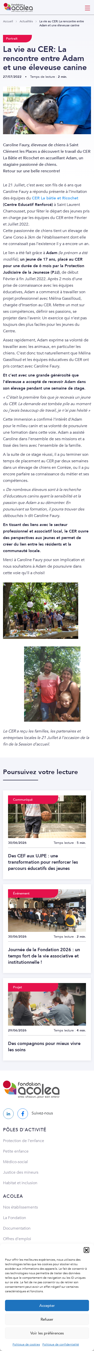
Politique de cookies (26, 1344)
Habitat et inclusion (20, 1183)
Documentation (17, 1228)
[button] (86, 1249)
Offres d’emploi (17, 1239)
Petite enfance (16, 1151)
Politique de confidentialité (60, 1344)
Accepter (47, 1305)
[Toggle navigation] (87, 7)
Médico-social (15, 1162)
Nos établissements (20, 1207)
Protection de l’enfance (23, 1141)
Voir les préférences (47, 1333)
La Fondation (14, 1218)
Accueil (8, 21)
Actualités (26, 21)
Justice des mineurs (20, 1172)
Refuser (47, 1319)
